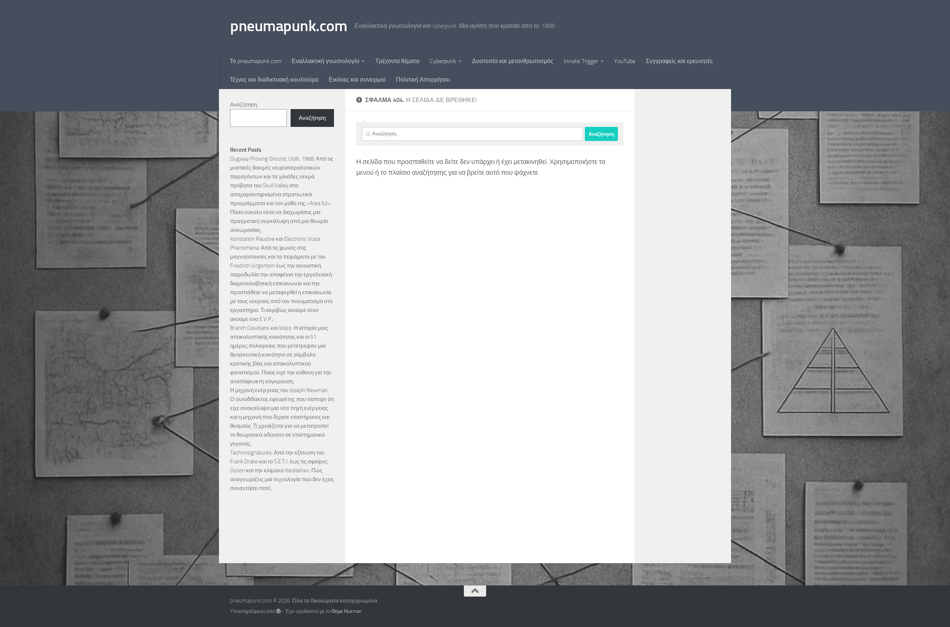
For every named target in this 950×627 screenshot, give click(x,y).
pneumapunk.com (288, 26)
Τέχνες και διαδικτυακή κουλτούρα (274, 79)
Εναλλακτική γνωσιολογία (325, 61)
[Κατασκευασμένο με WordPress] (278, 611)
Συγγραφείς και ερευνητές (679, 61)
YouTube (624, 61)
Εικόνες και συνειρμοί (357, 79)
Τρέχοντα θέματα (397, 61)
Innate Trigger (581, 61)
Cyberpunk (443, 61)
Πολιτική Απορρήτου (423, 79)
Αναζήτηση (243, 104)
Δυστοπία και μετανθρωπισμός (512, 61)
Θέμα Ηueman (346, 611)
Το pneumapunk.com (255, 61)
